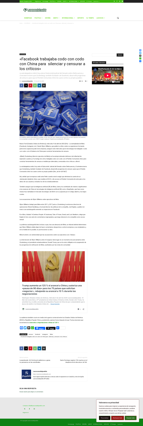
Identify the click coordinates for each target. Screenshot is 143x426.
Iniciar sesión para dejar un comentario (31, 392)
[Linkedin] (39, 85)
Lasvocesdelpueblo (27, 81)
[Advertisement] (88, 9)
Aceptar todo (131, 418)
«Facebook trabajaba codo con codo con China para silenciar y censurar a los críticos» (43, 336)
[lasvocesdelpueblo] (36, 10)
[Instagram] (119, 1)
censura (31, 334)
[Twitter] (114, 1)
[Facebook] (117, 1)
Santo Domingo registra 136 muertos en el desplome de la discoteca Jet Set (73, 361)
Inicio (21, 23)
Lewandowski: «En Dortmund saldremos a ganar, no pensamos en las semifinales (35, 361)
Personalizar (105, 418)
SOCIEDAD (27, 23)
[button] (118, 18)
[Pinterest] (30, 85)
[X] (26, 85)
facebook (37, 334)
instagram (45, 334)
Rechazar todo (117, 418)
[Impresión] (44, 85)
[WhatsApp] (35, 85)
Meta (51, 334)
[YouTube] (122, 1)
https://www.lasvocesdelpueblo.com (42, 374)
